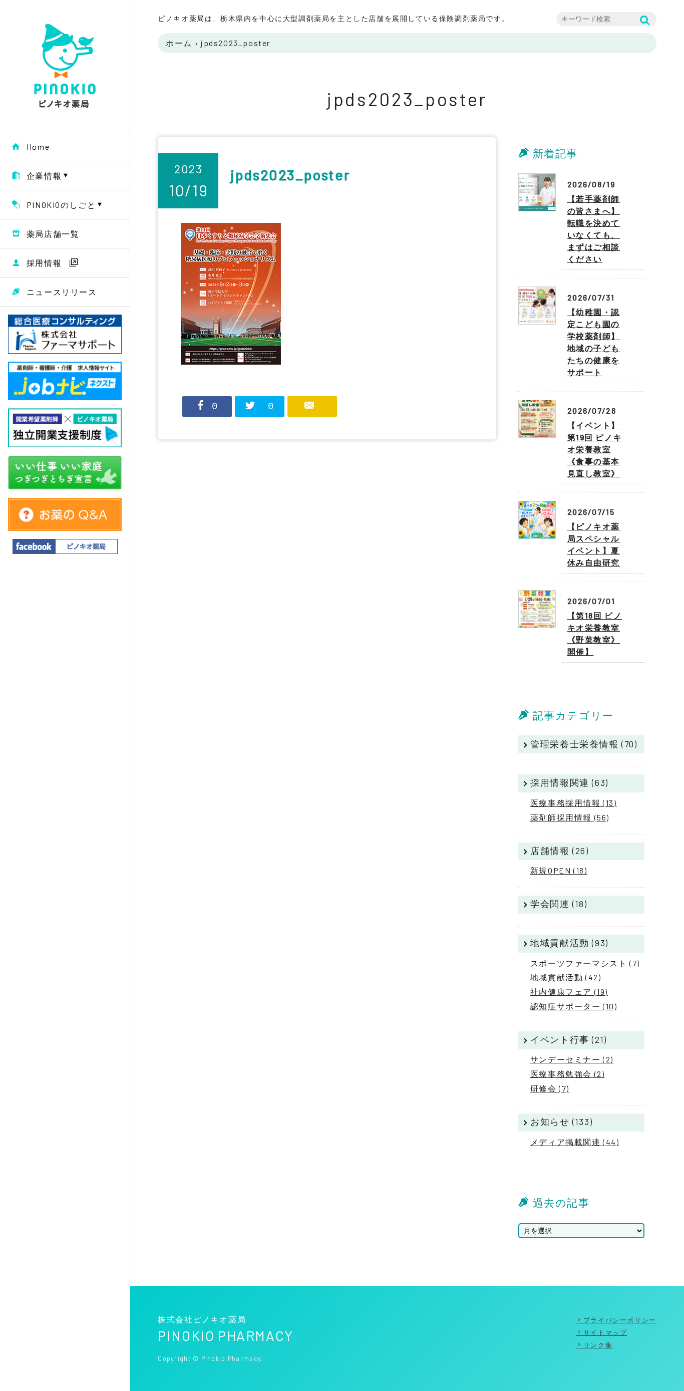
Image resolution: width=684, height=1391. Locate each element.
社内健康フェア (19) (569, 991)
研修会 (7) (549, 1088)
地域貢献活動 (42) (565, 977)
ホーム (179, 43)
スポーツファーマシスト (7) (585, 963)
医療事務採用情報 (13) (573, 802)
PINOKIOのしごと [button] (61, 204)
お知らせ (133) (561, 1121)
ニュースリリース (62, 292)
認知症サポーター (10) (573, 1006)
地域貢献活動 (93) (569, 942)
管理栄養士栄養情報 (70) (583, 743)
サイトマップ (605, 1332)
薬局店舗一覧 (53, 233)
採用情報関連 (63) (569, 782)
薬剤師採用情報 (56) (569, 817)
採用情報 (44, 262)
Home (38, 146)
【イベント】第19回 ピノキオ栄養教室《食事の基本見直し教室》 (594, 449)
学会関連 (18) (558, 903)
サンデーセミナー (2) (571, 1059)
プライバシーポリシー (619, 1320)
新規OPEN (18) (558, 870)
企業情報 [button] (44, 175)
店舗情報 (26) (559, 850)
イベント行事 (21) (568, 1039)
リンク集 (597, 1345)
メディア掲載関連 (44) (574, 1142)
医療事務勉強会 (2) (567, 1073)
